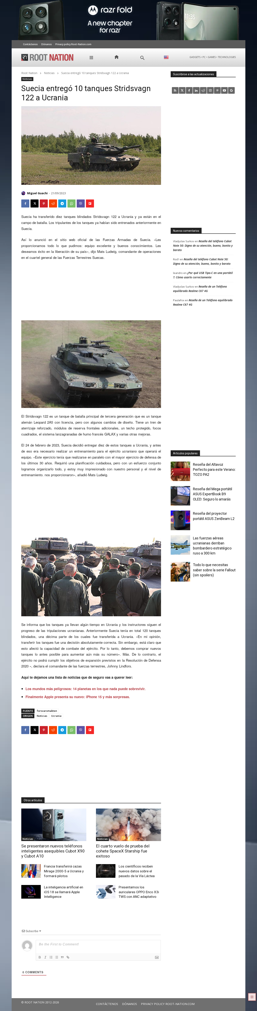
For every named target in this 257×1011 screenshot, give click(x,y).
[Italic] (45, 957)
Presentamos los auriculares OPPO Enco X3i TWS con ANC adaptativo (139, 892)
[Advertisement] (91, 290)
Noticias (49, 73)
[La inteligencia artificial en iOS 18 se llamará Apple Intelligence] (31, 892)
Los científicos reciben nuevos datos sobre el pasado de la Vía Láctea (137, 871)
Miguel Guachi (37, 193)
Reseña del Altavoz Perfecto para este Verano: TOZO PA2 (214, 469)
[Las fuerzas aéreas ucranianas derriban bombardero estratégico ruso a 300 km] (180, 545)
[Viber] (81, 203)
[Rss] (175, 90)
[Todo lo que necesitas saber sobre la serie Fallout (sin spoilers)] (180, 571)
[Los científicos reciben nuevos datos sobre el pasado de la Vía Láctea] (105, 871)
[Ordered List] (51, 957)
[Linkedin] (196, 90)
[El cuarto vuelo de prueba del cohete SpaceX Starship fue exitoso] (128, 825)
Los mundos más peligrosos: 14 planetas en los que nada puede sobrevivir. (85, 688)
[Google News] (231, 90)
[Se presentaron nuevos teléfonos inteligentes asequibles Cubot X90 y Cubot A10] (53, 825)
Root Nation (29, 73)
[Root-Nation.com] (47, 57)
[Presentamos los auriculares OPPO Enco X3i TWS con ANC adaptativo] (105, 892)
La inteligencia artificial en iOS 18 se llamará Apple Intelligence (63, 892)
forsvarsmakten (47, 711)
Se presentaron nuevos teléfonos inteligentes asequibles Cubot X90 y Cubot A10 (53, 851)
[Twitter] (182, 90)
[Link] (68, 957)
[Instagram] (210, 90)
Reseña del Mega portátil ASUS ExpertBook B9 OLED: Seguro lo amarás (212, 494)
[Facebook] (25, 203)
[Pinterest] (44, 203)
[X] (35, 203)
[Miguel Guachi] (24, 193)
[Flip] (90, 203)
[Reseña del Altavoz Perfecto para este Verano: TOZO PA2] (180, 471)
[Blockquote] (62, 957)
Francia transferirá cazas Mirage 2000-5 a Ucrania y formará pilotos (64, 871)
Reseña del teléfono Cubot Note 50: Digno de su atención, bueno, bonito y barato (203, 245)
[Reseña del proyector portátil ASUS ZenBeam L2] (180, 520)
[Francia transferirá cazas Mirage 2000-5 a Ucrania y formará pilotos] (31, 871)
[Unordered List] (56, 957)
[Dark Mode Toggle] (252, 997)
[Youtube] (224, 90)
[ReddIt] (53, 203)
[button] (142, 57)
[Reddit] (203, 90)
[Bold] (40, 957)
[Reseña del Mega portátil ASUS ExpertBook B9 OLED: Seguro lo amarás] (180, 496)
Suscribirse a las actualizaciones (193, 74)
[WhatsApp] (71, 203)
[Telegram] (62, 203)
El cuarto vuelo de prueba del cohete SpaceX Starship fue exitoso (123, 851)
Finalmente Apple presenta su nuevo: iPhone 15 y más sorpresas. (77, 696)
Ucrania (56, 716)
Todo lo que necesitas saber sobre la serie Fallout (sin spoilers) (214, 570)
